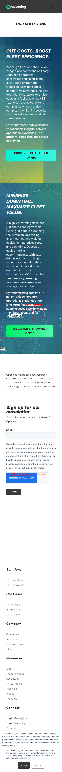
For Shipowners (15, 585)
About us (11, 639)
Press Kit (11, 699)
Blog (9, 669)
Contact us (12, 634)
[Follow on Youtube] (34, 396)
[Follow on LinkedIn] (27, 396)
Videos (10, 694)
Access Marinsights (31, 544)
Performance (13, 604)
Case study (12, 679)
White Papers (14, 684)
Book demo (13, 728)
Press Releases (15, 674)
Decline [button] (37, 765)
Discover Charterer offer (31, 155)
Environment (13, 609)
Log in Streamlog (16, 723)
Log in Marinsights (16, 718)
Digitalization (13, 614)
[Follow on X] (21, 396)
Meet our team (14, 644)
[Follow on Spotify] (41, 396)
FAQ (8, 649)
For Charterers (14, 580)
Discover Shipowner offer (30, 331)
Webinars (11, 689)
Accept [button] (24, 765)
